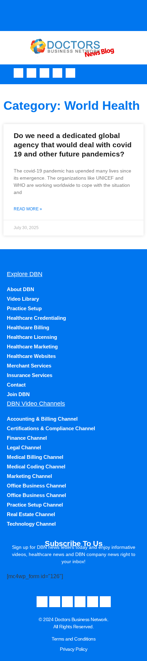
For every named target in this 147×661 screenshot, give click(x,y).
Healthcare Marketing (32, 346)
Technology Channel (31, 524)
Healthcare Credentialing (36, 318)
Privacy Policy (73, 649)
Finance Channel (27, 438)
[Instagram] (44, 73)
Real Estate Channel (31, 514)
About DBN (20, 289)
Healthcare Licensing (32, 337)
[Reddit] (105, 601)
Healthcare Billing (28, 327)
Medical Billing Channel (35, 457)
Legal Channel (24, 447)
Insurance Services (29, 375)
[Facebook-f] (18, 73)
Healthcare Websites (31, 356)
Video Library (23, 299)
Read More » (28, 209)
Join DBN (18, 394)
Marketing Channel (29, 476)
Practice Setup (24, 308)
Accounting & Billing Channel (42, 419)
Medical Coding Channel (36, 466)
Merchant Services (29, 366)
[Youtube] (31, 73)
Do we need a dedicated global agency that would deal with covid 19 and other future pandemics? (73, 145)
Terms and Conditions (73, 639)
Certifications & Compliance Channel (51, 428)
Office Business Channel (36, 486)
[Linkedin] (70, 73)
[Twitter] (57, 73)
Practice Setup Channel (35, 505)
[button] (140, 72)
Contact (16, 385)
